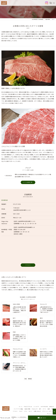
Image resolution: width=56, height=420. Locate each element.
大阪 (25, 379)
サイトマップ (50, 413)
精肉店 (30, 379)
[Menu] (53, 3)
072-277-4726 (17, 204)
